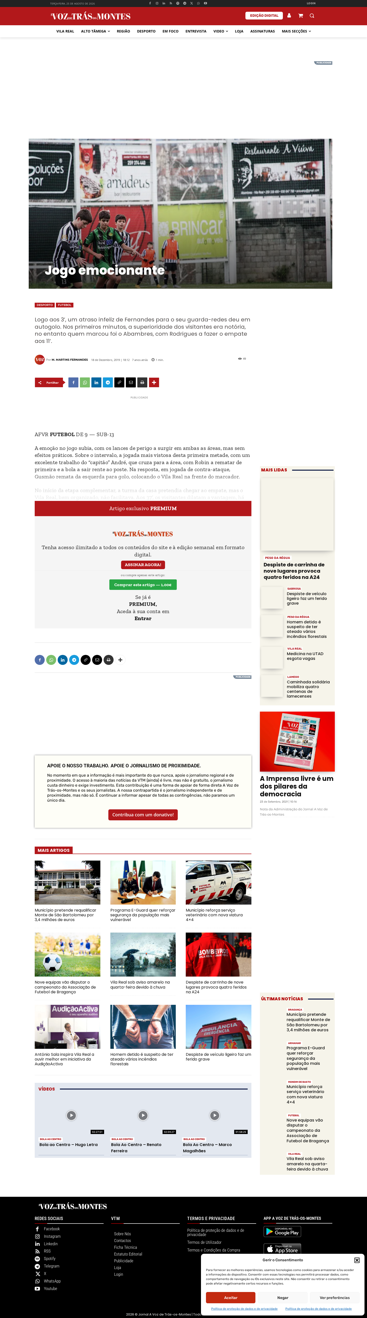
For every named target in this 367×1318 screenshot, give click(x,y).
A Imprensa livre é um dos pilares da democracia (297, 786)
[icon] (300, 16)
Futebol (64, 305)
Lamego (293, 677)
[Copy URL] (119, 382)
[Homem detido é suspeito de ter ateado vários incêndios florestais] (143, 1027)
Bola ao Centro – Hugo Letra (68, 1145)
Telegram (51, 1266)
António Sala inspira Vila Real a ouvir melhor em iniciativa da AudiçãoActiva (64, 1059)
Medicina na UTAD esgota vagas (305, 656)
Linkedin (51, 1243)
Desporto (45, 305)
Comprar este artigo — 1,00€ (143, 584)
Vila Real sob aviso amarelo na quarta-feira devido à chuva (140, 984)
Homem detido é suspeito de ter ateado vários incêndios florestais (142, 1059)
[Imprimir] (142, 382)
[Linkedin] (164, 3)
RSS (47, 1251)
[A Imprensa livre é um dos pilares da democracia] (297, 742)
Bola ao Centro (50, 1139)
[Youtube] (205, 3)
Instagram (52, 1236)
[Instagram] (157, 3)
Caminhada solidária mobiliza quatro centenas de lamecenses (308, 689)
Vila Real (294, 648)
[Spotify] (178, 3)
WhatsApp (52, 1281)
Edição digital (264, 15)
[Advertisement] (183, 96)
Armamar (294, 1043)
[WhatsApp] (198, 3)
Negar (282, 1298)
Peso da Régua (277, 558)
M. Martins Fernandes (70, 359)
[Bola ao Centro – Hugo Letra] (71, 1115)
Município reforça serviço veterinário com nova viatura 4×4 (214, 915)
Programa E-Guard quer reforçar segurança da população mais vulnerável (143, 915)
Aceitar (230, 1298)
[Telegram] (184, 3)
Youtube (50, 1288)
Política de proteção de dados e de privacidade (244, 1309)
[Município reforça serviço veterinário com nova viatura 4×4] (218, 883)
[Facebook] (150, 3)
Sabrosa (294, 588)
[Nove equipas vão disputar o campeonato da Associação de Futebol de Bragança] (67, 955)
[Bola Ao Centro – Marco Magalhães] (215, 1115)
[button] (357, 1260)
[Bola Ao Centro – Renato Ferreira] (143, 1115)
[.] (289, 15)
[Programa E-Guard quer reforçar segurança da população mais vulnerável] (143, 883)
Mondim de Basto (299, 1082)
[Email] (131, 382)
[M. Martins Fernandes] (40, 360)
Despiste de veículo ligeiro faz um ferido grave (218, 1057)
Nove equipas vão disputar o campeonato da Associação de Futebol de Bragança (65, 987)
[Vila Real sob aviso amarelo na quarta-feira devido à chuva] (143, 955)
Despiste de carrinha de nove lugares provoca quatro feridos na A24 (216, 987)
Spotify (49, 1258)
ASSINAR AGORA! (143, 564)
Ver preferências (335, 1298)
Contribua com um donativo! (143, 815)
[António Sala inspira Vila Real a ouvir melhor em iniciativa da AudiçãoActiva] (67, 1027)
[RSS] (171, 3)
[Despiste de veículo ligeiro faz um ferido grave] (218, 1027)
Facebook (52, 1228)
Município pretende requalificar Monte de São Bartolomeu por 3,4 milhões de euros (65, 915)
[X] (191, 3)
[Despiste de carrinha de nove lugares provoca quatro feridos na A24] (218, 955)
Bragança (295, 1009)
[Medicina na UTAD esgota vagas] (272, 658)
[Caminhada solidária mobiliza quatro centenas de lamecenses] (272, 686)
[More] (154, 382)
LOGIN (311, 3)
